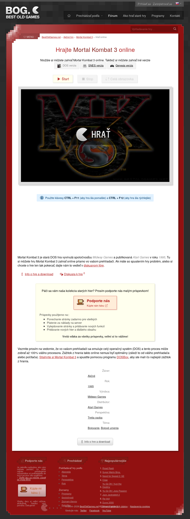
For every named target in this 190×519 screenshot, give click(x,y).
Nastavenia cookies (140, 506)
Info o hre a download (97, 441)
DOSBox (122, 357)
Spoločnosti (67, 497)
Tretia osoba (95, 417)
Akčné (91, 376)
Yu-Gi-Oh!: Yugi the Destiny (112, 485)
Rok (64, 483)
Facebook (94, 510)
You (106, 510)
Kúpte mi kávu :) (36, 490)
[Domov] (69, 15)
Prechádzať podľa (88, 16)
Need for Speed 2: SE (113, 476)
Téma (64, 475)
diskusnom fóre (94, 265)
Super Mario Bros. (111, 472)
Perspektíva (67, 479)
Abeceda (66, 471)
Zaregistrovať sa (162, 4)
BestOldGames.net (51, 37)
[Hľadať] (175, 28)
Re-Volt (106, 498)
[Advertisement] (95, 227)
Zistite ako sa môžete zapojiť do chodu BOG (31, 478)
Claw (105, 479)
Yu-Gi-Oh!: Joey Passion (114, 490)
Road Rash (108, 468)
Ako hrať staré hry (134, 16)
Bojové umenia (110, 428)
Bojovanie (93, 428)
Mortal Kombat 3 (84, 37)
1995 (91, 386)
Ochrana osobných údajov (114, 506)
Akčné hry (68, 37)
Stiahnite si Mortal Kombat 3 (57, 357)
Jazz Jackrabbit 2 (111, 494)
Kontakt (175, 16)
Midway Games (97, 396)
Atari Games (95, 407)
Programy (158, 16)
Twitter (83, 510)
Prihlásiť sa (144, 4)
